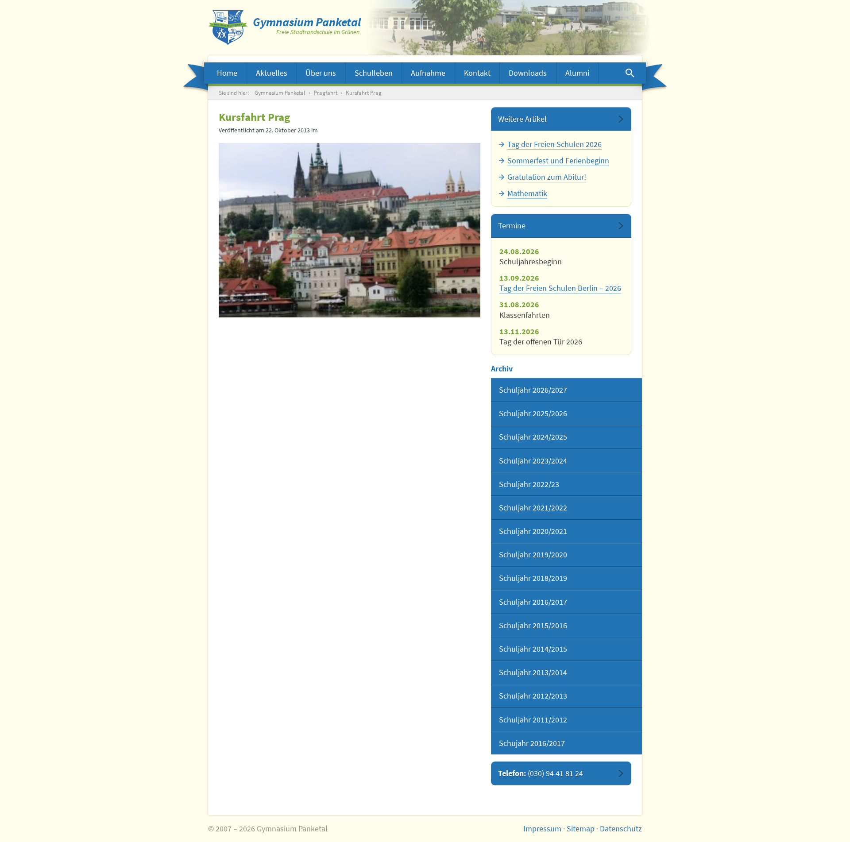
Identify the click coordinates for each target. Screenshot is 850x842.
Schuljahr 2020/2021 (533, 531)
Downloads (528, 73)
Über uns (320, 73)
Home (227, 73)
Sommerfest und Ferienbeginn (558, 160)
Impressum (542, 828)
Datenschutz (621, 828)
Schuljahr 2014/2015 (533, 649)
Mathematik (527, 193)
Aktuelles (271, 73)
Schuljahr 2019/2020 (533, 554)
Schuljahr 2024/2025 (533, 437)
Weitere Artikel (522, 119)
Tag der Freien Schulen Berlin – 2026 (560, 288)
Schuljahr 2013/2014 (533, 672)
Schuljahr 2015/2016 (533, 625)
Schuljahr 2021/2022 (533, 507)
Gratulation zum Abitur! (546, 177)
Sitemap (581, 828)
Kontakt (477, 73)
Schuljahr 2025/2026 (533, 413)
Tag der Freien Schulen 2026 (554, 144)
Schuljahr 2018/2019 (533, 578)
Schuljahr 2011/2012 (533, 720)
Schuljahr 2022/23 (529, 484)
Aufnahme (428, 73)
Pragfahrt (325, 93)
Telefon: (540, 773)
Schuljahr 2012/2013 (533, 696)
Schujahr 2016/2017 (532, 743)
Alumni (577, 73)
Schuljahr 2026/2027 (533, 390)
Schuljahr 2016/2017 (533, 602)
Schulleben (374, 73)
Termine (511, 225)
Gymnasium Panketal (280, 93)
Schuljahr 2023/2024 (533, 461)
